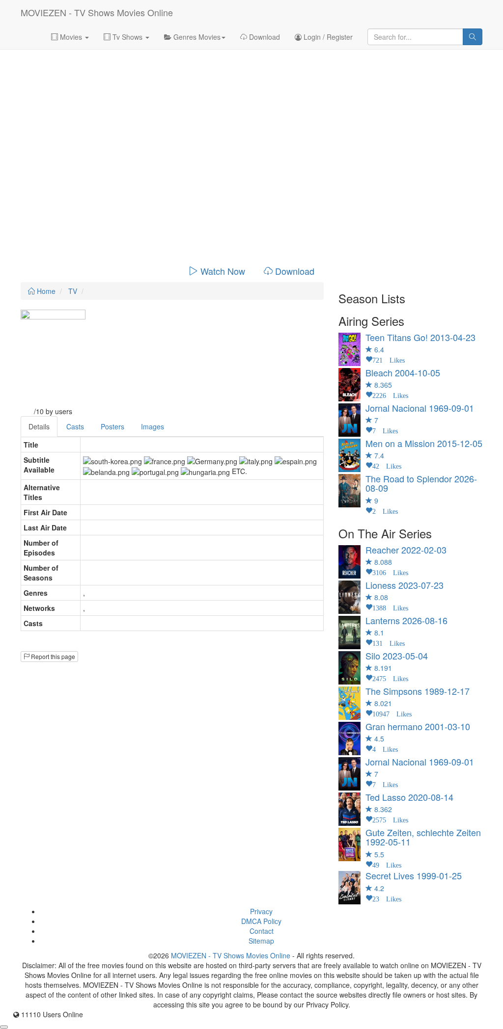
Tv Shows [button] (127, 37)
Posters (112, 426)
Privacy (261, 911)
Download (263, 37)
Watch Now (222, 270)
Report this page (52, 656)
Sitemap (261, 941)
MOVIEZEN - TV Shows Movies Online (97, 12)
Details (39, 426)
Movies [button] (71, 37)
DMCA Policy (261, 921)
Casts (75, 426)
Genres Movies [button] (196, 37)
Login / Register (327, 37)
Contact (262, 931)
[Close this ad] (4, 1027)
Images (152, 426)
